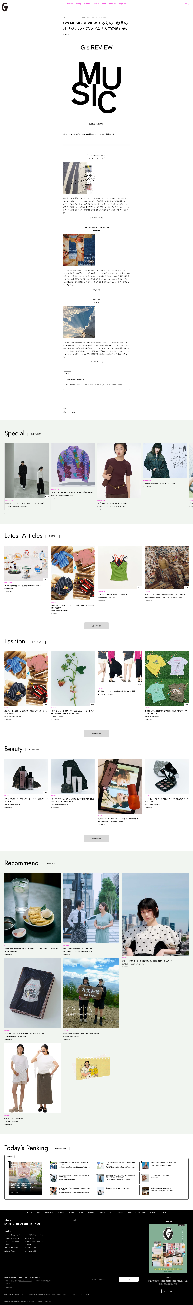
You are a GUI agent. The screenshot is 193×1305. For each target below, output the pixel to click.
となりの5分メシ (29, 1238)
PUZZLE (152, 1213)
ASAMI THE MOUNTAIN (11, 1248)
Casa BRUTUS (33, 1294)
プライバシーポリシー (25, 1281)
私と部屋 (7, 1244)
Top (64, 17)
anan (5, 1294)
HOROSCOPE (142, 1213)
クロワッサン (24, 1294)
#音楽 (64, 412)
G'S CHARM (60, 1213)
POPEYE (17, 1294)
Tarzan (53, 1294)
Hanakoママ (65, 1294)
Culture (68, 17)
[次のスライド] (9, 513)
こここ (83, 1294)
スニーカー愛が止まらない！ (12, 1235)
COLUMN (130, 1213)
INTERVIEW (91, 1213)
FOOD (111, 1213)
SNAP (38, 1213)
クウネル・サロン (75, 1294)
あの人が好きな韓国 (30, 1251)
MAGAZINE (163, 1213)
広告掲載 (40, 1301)
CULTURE (81, 1213)
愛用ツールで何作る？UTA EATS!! (34, 1241)
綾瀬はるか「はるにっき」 (12, 1251)
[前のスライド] (6, 513)
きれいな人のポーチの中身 (12, 1241)
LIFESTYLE (102, 1213)
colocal (58, 1294)
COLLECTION (49, 1213)
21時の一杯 (28, 1244)
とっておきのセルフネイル (12, 1238)
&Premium (47, 1294)
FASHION (29, 1213)
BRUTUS (11, 1294)
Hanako (40, 1294)
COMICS (120, 1213)
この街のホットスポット (31, 1248)
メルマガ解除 (8, 1287)
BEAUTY (71, 1213)
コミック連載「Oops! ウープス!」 (34, 1235)
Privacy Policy (48, 1301)
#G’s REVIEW (72, 412)
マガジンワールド (31, 1301)
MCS (87, 1294)
